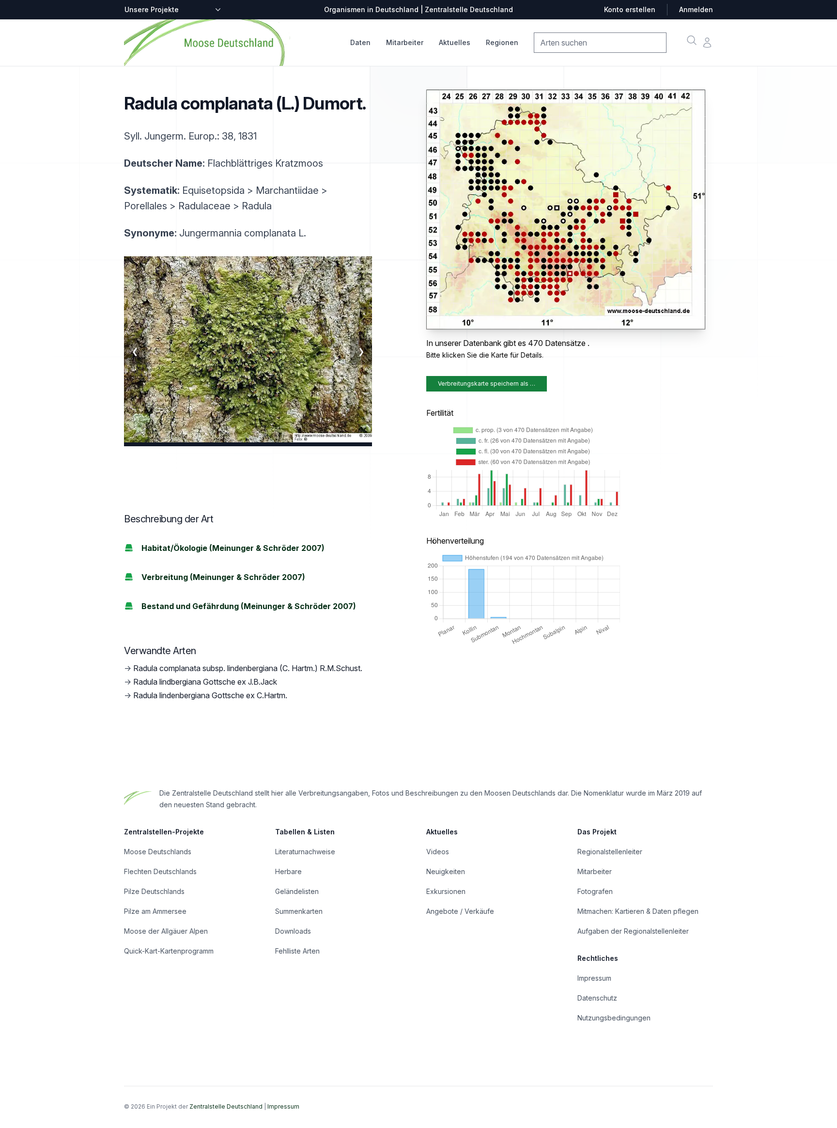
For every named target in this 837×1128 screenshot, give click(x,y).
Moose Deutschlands (157, 851)
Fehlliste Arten (297, 951)
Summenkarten (299, 911)
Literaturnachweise (305, 851)
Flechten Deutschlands (160, 871)
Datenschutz (597, 998)
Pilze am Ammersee (155, 911)
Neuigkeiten (445, 871)
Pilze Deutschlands (154, 891)
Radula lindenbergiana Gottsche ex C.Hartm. (210, 695)
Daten (360, 42)
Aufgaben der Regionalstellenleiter (633, 931)
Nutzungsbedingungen (614, 1018)
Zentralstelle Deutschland (226, 1106)
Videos (437, 851)
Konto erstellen (629, 9)
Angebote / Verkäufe (460, 911)
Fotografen (595, 891)
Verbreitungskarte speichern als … (486, 383)
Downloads (293, 931)
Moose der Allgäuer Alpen (166, 931)
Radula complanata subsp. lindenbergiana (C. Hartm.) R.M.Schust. (247, 668)
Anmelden (696, 9)
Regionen (502, 42)
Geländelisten (297, 891)
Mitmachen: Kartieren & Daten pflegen (637, 911)
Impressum (594, 978)
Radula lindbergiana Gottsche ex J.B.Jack (205, 682)
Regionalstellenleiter (609, 851)
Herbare (288, 871)
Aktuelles (454, 42)
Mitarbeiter (404, 42)
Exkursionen (445, 891)
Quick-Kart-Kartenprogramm (169, 951)
